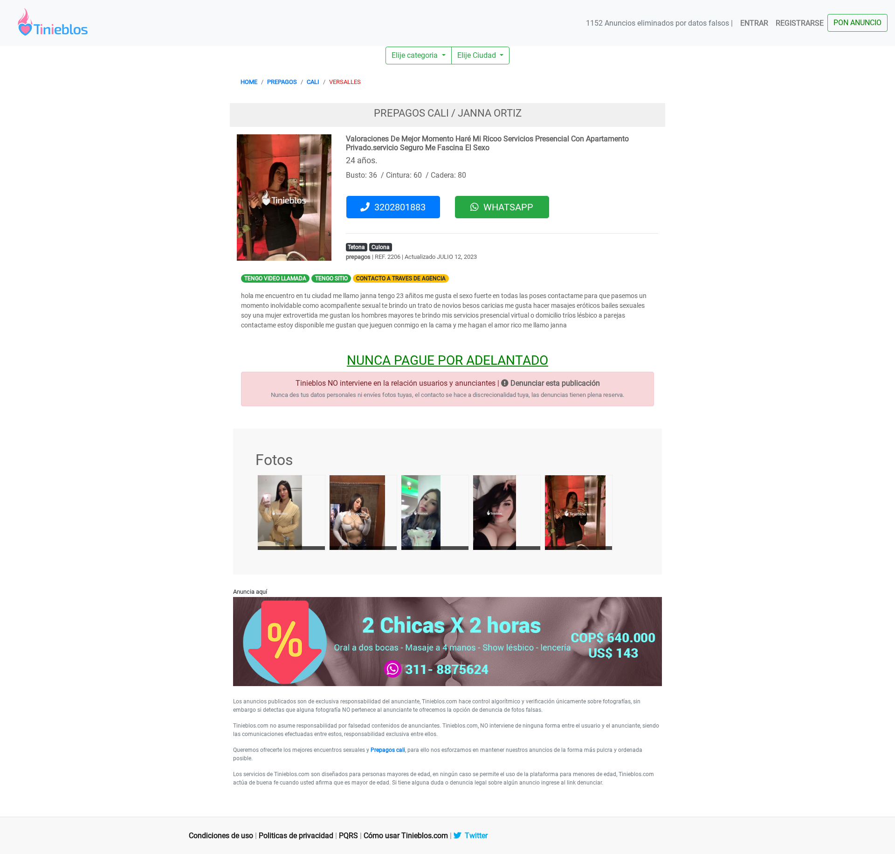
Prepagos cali (388, 750)
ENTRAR (754, 23)
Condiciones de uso (221, 835)
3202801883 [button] (398, 207)
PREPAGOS (282, 81)
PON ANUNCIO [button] (857, 22)
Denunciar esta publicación (554, 383)
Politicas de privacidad (296, 835)
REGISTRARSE (800, 23)
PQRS (348, 835)
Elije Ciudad (477, 55)
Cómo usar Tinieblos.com (406, 835)
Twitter (474, 835)
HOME (249, 81)
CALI (313, 81)
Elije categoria (416, 55)
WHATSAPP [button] (506, 207)
